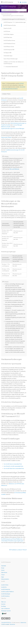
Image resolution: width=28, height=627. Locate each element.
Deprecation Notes (6, 137)
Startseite (3, 565)
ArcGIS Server (7, 31)
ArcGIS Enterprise (8, 2)
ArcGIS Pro (4, 587)
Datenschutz (23, 622)
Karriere (3, 604)
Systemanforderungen (6, 13)
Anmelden (24, 2)
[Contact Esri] (9, 618)
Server (2, 570)
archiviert (21, 83)
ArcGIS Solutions (5, 596)
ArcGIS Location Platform (7, 591)
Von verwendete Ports (13, 464)
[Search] (19, 2)
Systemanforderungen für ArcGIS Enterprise (13, 15)
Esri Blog (3, 606)
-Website (14, 169)
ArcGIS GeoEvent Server (9, 40)
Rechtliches (12, 624)
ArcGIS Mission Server (9, 46)
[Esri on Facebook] (5, 618)
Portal (2, 568)
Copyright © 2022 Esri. (6, 622)
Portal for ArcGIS (7, 28)
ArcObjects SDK (7, 52)
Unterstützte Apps (8, 55)
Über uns (3, 601)
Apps (2, 577)
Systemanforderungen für (12, 128)
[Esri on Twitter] (2, 618)
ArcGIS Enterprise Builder (10, 25)
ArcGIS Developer (5, 594)
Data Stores (4, 572)
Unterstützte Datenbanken (11, 66)
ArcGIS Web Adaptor (9, 34)
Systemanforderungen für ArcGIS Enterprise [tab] (14, 19)
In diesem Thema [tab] (6, 94)
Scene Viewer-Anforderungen (11, 58)
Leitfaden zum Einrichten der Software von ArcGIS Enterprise (14, 62)
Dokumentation (5, 579)
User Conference (5, 608)
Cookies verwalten (5, 624)
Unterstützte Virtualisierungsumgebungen (12, 540)
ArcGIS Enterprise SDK (9, 49)
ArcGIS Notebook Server (9, 43)
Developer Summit (6, 610)
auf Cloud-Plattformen (11, 539)
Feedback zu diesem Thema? (19, 549)
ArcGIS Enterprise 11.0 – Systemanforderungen (15, 22)
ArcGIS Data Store (8, 37)
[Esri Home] (4, 614)
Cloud (2, 574)
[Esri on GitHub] (7, 618)
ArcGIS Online (4, 585)
